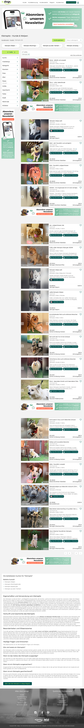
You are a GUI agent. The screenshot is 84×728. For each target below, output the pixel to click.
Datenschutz (62, 702)
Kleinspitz (25, 54)
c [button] (22, 69)
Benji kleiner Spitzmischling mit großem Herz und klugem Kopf (63, 509)
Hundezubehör (22, 699)
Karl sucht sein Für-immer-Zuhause (59, 336)
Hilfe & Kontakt (62, 697)
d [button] (47, 69)
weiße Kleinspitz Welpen (56, 292)
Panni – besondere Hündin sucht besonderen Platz (63, 381)
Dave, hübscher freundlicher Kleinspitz (60, 531)
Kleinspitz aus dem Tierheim (52, 45)
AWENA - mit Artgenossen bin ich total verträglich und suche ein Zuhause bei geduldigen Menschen (63, 187)
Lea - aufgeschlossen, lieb (56, 225)
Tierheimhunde (22, 702)
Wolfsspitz (75, 619)
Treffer (11, 52)
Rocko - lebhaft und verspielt (57, 60)
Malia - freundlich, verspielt (57, 464)
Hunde (12, 40)
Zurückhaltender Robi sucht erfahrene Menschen (63, 314)
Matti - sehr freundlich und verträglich (60, 143)
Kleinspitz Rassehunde (11, 586)
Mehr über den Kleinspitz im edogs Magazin (17, 683)
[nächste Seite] (81, 553)
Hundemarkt (5, 40)
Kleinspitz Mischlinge (30, 45)
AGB (62, 699)
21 (8, 52)
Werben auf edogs (62, 704)
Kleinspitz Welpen (11, 45)
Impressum (62, 701)
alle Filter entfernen (76, 55)
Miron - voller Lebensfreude (57, 82)
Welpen (22, 701)
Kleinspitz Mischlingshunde (13, 584)
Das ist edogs (62, 695)
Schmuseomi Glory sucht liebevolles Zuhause (62, 419)
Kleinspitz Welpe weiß (55, 121)
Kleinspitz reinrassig (73, 45)
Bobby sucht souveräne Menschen (59, 442)
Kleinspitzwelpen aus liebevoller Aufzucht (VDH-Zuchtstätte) (63, 486)
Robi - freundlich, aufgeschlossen (58, 165)
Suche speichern (58, 40)
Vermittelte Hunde (22, 704)
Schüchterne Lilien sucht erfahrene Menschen (62, 359)
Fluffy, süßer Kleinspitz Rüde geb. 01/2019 (61, 247)
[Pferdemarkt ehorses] (38, 720)
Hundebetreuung (22, 697)
